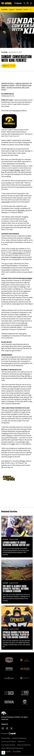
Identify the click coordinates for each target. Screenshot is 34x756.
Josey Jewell (5, 202)
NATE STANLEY (27, 278)
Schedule (19, 9)
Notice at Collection (23, 745)
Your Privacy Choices (8, 745)
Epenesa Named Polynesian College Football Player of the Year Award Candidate (16, 634)
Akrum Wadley (15, 170)
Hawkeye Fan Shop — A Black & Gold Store (15, 83)
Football (4, 52)
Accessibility (17, 751)
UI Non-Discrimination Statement (12, 748)
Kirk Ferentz (17, 111)
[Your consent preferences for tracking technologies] (3, 752)
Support (12, 9)
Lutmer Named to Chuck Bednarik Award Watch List (16, 544)
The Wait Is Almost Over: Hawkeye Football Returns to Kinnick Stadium (16, 588)
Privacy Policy (5, 738)
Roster (26, 9)
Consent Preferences (19, 738)
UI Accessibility (6, 751)
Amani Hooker (16, 257)
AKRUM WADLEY (6, 355)
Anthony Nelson (18, 253)
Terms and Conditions (8, 742)
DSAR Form (21, 742)
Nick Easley (21, 210)
